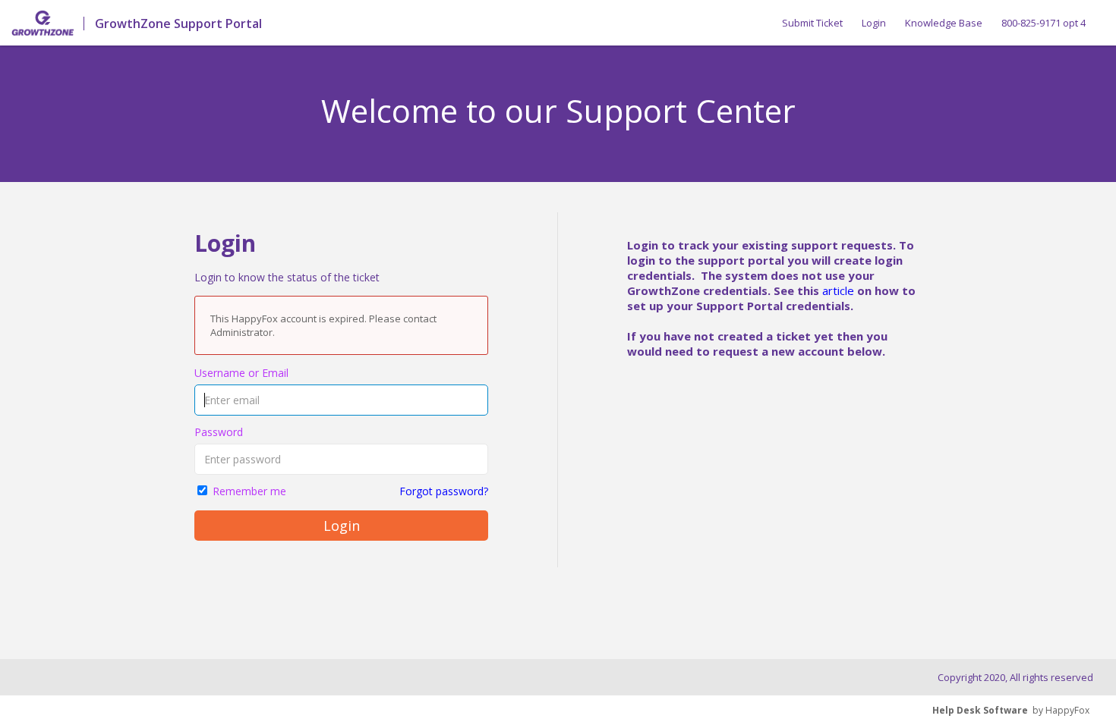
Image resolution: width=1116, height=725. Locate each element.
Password (218, 432)
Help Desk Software (980, 710)
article (838, 290)
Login (874, 23)
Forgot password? (443, 491)
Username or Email (241, 373)
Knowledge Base (943, 23)
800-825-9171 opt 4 (1043, 23)
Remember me (249, 491)
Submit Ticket (812, 23)
